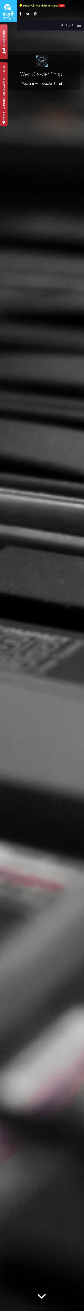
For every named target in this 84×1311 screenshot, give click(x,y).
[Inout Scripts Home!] (8, 21)
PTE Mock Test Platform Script (43, 5)
